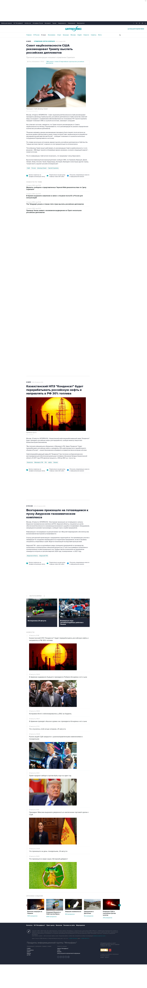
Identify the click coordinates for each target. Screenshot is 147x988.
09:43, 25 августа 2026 (39, 506)
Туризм (54, 23)
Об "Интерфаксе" (18, 23)
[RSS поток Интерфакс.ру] (66, 957)
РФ (46, 462)
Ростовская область (68, 293)
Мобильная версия (6, 23)
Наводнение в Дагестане (89, 912)
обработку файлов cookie (99, 936)
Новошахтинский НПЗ (43, 293)
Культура (66, 35)
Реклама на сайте (69, 925)
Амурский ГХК (43, 555)
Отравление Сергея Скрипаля (44, 41)
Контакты (29, 925)
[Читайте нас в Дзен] (58, 957)
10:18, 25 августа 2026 (37, 382)
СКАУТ (28, 951)
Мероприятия (80, 23)
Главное (29, 35)
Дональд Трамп (41, 168)
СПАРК (29, 948)
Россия (34, 168)
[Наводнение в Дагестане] (92, 909)
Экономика (51, 35)
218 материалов (107, 917)
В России (36, 35)
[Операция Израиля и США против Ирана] (54, 910)
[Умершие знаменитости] (73, 909)
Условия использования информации (109, 954)
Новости (86, 35)
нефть (50, 462)
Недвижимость (62, 23)
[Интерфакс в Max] (68, 957)
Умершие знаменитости (73, 911)
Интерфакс (73, 28)
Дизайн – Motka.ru (104, 957)
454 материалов (70, 914)
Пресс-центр (50, 925)
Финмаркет (48, 23)
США (28, 168)
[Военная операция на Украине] (35, 909)
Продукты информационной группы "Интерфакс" (52, 942)
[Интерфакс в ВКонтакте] (63, 957)
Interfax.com (28, 23)
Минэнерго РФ (38, 462)
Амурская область (32, 555)
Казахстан (30, 462)
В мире (43, 35)
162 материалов (88, 916)
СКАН (58, 950)
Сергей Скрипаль (53, 168)
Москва (73, 35)
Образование (71, 23)
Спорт (59, 35)
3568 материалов (51, 916)
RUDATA (59, 951)
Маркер (29, 953)
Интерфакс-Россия (38, 23)
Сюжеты (93, 35)
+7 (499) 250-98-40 (73, 938)
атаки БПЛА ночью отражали (55, 249)
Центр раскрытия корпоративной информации (68, 953)
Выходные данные (104, 955)
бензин (56, 462)
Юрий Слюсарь (56, 293)
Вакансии (59, 925)
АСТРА (28, 955)
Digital (79, 35)
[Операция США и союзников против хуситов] (111, 909)
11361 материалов (32, 916)
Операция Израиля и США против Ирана (53, 913)
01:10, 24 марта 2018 (60, 41)
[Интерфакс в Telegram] (61, 957)
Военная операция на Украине (46, 225)
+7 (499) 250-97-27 (85, 938)
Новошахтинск (31, 293)
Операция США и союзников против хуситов (109, 913)
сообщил (59, 239)
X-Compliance (30, 950)
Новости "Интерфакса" (62, 948)
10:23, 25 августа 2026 (63, 225)
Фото (100, 35)
